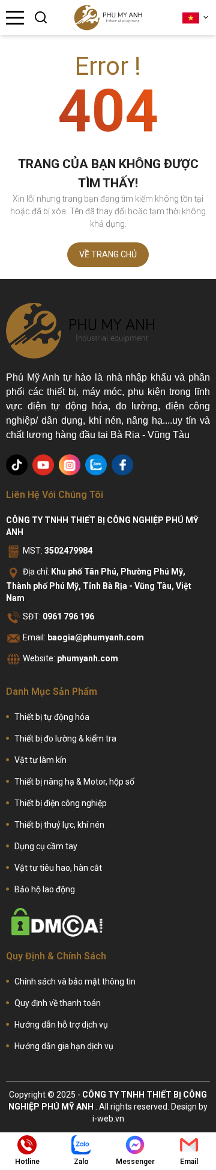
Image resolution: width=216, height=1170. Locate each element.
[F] (122, 465)
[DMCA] (57, 922)
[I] (69, 465)
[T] (17, 465)
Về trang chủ (108, 254)
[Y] (43, 465)
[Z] (96, 465)
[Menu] (15, 18)
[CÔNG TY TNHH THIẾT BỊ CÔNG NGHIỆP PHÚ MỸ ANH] (108, 18)
